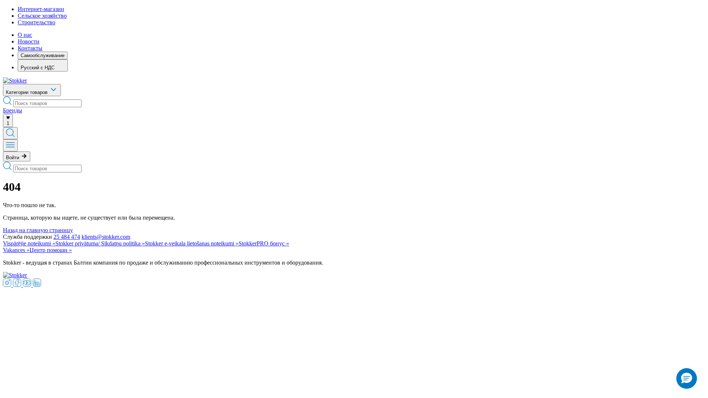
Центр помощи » (51, 250)
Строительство (36, 22)
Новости (28, 41)
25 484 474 (66, 237)
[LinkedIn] (37, 285)
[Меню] (10, 145)
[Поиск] (10, 133)
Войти (13, 157)
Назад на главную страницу (38, 230)
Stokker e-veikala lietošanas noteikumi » (192, 243)
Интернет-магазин (41, 9)
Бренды (12, 110)
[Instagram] (8, 285)
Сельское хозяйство (42, 16)
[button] (686, 378)
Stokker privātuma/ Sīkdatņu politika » (100, 243)
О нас (25, 35)
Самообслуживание (43, 55)
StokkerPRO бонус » (264, 243)
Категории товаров (27, 92)
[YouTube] (28, 285)
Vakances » (16, 250)
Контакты (30, 48)
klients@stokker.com (105, 237)
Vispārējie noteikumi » (29, 243)
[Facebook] (18, 285)
